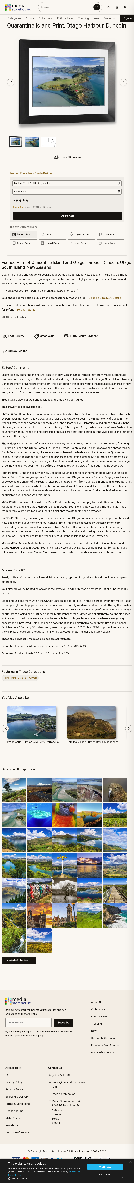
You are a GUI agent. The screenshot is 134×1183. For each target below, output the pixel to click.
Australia (33, 678)
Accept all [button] (105, 1166)
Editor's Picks (65, 18)
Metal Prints (12, 1118)
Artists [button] (30, 18)
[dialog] (67, 1171)
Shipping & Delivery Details (105, 297)
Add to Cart (67, 215)
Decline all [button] (105, 1174)
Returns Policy (14, 1089)
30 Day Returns (26, 309)
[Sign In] (125, 7)
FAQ (7, 1075)
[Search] (96, 7)
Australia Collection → (19, 960)
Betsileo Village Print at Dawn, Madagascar (93, 742)
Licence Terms (14, 1111)
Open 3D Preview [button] (70, 157)
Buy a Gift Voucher (102, 1052)
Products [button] (109, 18)
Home (6, 678)
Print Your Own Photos (105, 1045)
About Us (96, 1002)
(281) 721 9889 (61, 1075)
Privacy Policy (13, 1082)
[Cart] (116, 7)
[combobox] (66, 7)
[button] (46, 1179)
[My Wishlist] (108, 7)
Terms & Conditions (17, 1103)
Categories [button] (14, 18)
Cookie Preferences (17, 1132)
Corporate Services (103, 1038)
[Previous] (10, 82)
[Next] (123, 82)
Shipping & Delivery (17, 1096)
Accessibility (13, 1067)
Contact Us (55, 1067)
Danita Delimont (18, 678)
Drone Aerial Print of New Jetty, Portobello (33, 742)
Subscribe (63, 1022)
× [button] (130, 1162)
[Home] (20, 7)
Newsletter (12, 1125)
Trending (83, 18)
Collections (46, 18)
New (96, 18)
